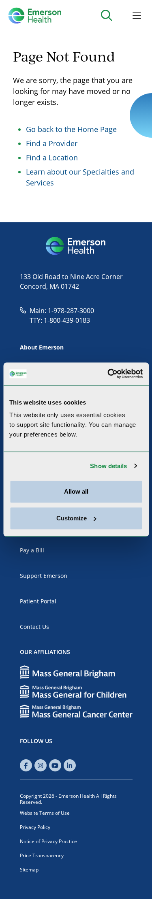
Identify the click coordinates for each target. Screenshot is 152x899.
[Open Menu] (137, 15)
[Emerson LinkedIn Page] (70, 765)
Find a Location (52, 157)
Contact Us (34, 627)
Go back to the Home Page (71, 129)
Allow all (76, 491)
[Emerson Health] (76, 246)
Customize (71, 518)
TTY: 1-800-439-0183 (60, 320)
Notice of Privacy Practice (48, 841)
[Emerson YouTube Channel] (55, 765)
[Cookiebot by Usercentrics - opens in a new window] (108, 374)
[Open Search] (106, 15)
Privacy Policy (35, 827)
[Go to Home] (34, 15)
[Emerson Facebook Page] (26, 765)
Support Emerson (43, 575)
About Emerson (42, 347)
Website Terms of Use (45, 813)
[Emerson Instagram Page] (40, 765)
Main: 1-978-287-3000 (62, 310)
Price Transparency (42, 855)
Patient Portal (38, 601)
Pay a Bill (32, 550)
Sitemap (29, 869)
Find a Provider (51, 143)
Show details (108, 465)
